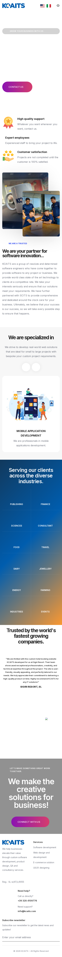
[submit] (59, 937)
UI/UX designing (41, 867)
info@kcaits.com (27, 911)
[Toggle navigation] (58, 6)
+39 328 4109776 (27, 900)
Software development (44, 847)
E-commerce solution (43, 862)
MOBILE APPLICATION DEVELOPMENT (31, 433)
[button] (26, 367)
